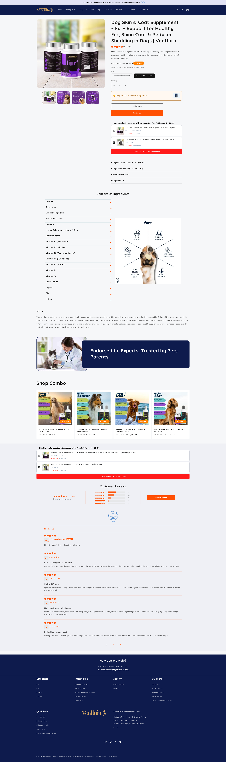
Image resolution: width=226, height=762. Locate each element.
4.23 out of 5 (71, 496)
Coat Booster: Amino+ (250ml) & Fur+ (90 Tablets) (169, 430)
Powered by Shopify (66, 756)
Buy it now (137, 113)
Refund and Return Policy (162, 701)
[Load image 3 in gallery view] (78, 97)
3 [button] (113, 644)
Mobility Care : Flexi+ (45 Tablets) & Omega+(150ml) (130, 430)
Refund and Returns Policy (85, 692)
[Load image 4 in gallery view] (92, 97)
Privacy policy (89, 756)
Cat (37, 688)
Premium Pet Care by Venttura (50, 756)
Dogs (38, 684)
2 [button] (109, 644)
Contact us (79, 701)
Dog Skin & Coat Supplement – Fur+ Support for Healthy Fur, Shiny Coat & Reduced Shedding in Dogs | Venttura (152, 128)
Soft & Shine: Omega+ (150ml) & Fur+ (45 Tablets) (54, 430)
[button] (71, 9)
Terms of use (80, 688)
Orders (116, 688)
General (39, 697)
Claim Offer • (147, 151)
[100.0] (113, 515)
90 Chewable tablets (144, 75)
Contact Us (156, 684)
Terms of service (101, 756)
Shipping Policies (81, 684)
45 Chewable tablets (123, 76)
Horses (39, 692)
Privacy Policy (80, 697)
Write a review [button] (161, 497)
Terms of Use (157, 697)
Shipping (125, 67)
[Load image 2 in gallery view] (63, 97)
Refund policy (79, 756)
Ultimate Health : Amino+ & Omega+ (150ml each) (92, 430)
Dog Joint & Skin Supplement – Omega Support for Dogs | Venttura (151, 139)
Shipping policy (113, 756)
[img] (50, 535)
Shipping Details (158, 692)
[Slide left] (39, 97)
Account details (119, 684)
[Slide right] (102, 97)
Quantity (114, 81)
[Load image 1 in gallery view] (49, 97)
